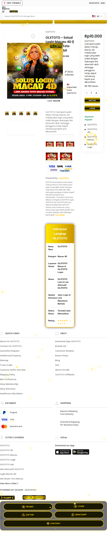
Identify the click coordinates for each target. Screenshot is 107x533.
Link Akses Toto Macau (11, 478)
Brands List (60, 346)
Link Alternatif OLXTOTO (12, 469)
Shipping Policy (7, 374)
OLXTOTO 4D (6, 450)
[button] (33, 36)
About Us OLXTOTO (10, 341)
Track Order (6, 365)
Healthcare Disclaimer (11, 393)
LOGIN (26, 20)
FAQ (57, 365)
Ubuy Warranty (7, 388)
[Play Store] (80, 452)
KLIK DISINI (60, 215)
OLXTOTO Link (7, 464)
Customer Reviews (64, 350)
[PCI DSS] (7, 498)
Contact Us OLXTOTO (11, 346)
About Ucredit (62, 369)
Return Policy (61, 355)
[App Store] (63, 452)
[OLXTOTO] (14, 11)
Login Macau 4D (8, 474)
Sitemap (4, 360)
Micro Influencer (8, 379)
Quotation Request (9, 350)
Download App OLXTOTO (68, 341)
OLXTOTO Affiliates (64, 374)
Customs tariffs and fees (13, 369)
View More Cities (8, 483)
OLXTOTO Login (7, 459)
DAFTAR (81, 20)
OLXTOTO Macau (8, 455)
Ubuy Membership (9, 384)
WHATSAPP (81, 515)
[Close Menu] (3, 12)
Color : (53, 101)
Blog (57, 360)
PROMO (30, 506)
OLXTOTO (50, 31)
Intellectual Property (10, 355)
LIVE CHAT (55, 524)
